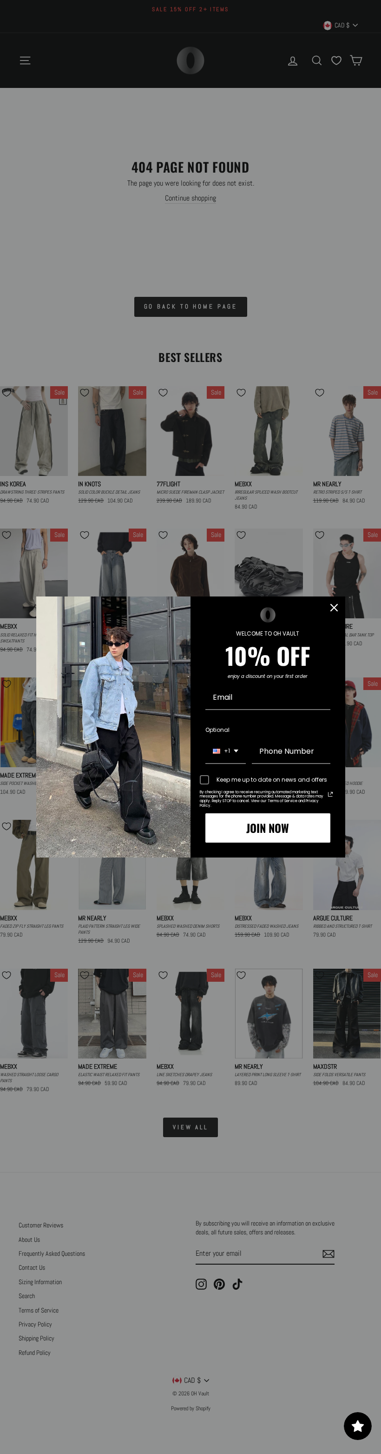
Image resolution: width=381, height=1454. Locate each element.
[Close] (334, 607)
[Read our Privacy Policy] (330, 794)
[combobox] (225, 751)
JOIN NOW (267, 827)
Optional (217, 730)
